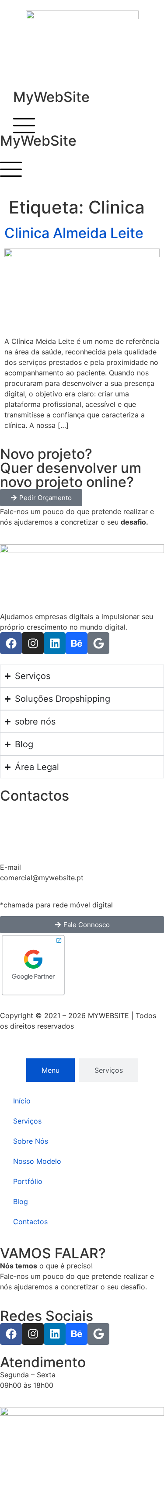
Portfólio (27, 1181)
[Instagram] (33, 643)
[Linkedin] (55, 643)
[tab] (50, 1070)
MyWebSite (51, 96)
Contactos (30, 1221)
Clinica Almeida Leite (73, 233)
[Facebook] (11, 643)
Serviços (27, 1121)
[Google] (98, 643)
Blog (20, 1201)
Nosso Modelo (37, 1161)
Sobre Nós (30, 1141)
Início (22, 1100)
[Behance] (76, 643)
